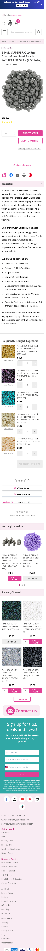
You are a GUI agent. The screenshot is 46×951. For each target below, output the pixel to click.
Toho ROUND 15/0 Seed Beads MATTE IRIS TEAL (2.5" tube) (10, 626)
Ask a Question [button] (23, 494)
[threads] (37, 799)
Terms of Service (33, 790)
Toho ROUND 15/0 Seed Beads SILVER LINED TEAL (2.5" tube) (28, 395)
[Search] (38, 32)
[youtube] (22, 799)
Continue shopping (22, 165)
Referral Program (8, 901)
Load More (22, 699)
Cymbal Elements (8, 883)
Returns (4, 926)
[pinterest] (30, 799)
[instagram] (14, 799)
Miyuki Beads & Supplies (11, 879)
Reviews (4, 897)
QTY (5, 133)
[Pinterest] (30, 175)
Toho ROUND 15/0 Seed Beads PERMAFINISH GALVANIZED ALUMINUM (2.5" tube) (28, 418)
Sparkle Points (7, 893)
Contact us (5, 938)
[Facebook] (11, 175)
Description (7, 183)
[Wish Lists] (4, 23)
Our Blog (5, 909)
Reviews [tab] (6, 502)
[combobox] (22, 32)
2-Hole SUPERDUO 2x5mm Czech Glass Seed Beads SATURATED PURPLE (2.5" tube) (32, 560)
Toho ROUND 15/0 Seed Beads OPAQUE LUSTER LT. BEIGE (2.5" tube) (29, 441)
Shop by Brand (7, 845)
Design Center (7, 853)
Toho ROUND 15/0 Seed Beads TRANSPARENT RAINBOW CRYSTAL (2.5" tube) (10, 675)
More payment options (29, 148)
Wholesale (5, 913)
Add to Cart (30, 133)
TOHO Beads (6, 875)
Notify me (32, 578)
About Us (5, 889)
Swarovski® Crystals (9, 862)
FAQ (3, 934)
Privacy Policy (22, 790)
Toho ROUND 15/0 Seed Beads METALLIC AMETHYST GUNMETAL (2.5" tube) (29, 373)
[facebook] (7, 799)
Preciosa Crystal (8, 871)
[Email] (17, 175)
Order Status (6, 918)
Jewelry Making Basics (10, 849)
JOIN (22, 774)
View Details (8, 360)
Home (4, 41)
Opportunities (7, 943)
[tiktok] (22, 807)
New (3, 836)
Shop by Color (7, 841)
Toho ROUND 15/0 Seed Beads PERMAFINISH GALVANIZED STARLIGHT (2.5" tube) (28, 350)
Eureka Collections (9, 866)
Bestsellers (5, 832)
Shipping (4, 922)
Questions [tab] (22, 502)
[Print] (24, 175)
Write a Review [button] (23, 488)
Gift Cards (5, 905)
